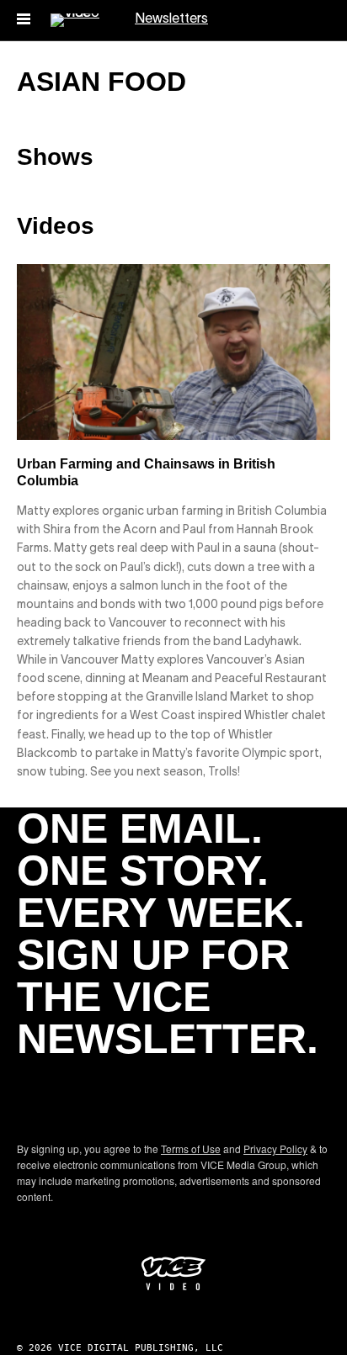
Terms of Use (191, 1148)
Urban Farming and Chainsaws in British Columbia (146, 472)
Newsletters (171, 19)
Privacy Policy (275, 1148)
